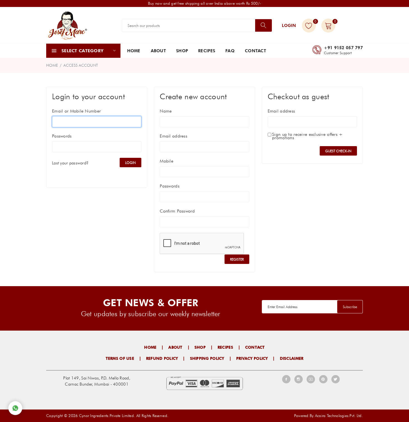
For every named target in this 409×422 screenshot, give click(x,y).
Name (166, 111)
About (158, 50)
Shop (182, 50)
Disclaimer (292, 358)
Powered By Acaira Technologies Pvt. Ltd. (328, 415)
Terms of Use (120, 358)
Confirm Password (177, 211)
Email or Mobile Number (76, 111)
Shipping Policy (207, 358)
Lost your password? (70, 163)
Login (289, 25)
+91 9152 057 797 (343, 47)
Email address (173, 136)
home (52, 65)
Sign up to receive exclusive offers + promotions (307, 136)
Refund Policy (162, 358)
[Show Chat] (15, 408)
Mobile (166, 161)
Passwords (62, 136)
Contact (255, 50)
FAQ (230, 50)
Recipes (206, 50)
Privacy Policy (252, 358)
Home (134, 50)
